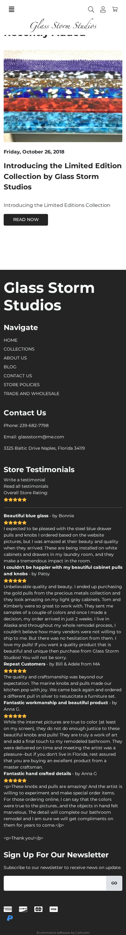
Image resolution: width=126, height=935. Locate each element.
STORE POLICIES (22, 384)
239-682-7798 (34, 425)
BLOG (10, 367)
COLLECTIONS (19, 349)
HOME (10, 340)
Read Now (26, 219)
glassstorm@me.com (41, 437)
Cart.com (83, 933)
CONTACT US (18, 375)
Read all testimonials (26, 486)
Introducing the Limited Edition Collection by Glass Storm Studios (63, 176)
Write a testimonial (24, 480)
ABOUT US (15, 358)
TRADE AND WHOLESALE (31, 393)
